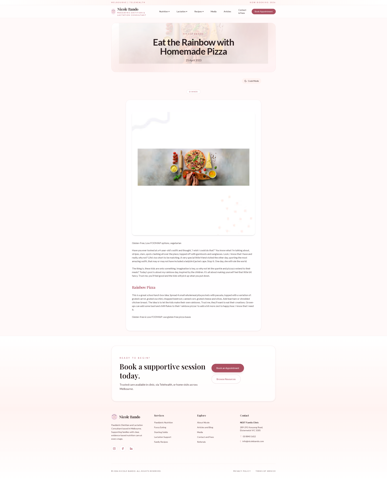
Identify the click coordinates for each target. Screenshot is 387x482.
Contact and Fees (205, 437)
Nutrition (164, 11)
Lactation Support (162, 437)
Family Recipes (161, 442)
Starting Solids (161, 432)
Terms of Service (266, 471)
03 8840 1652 (248, 436)
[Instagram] (114, 449)
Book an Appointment (227, 368)
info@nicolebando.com (252, 441)
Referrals (201, 442)
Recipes (198, 11)
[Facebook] (123, 449)
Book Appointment (264, 11)
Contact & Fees (242, 11)
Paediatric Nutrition (163, 422)
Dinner (193, 92)
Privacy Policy (242, 471)
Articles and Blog (205, 427)
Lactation (182, 11)
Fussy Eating (160, 427)
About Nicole (203, 422)
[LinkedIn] (131, 449)
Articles (227, 11)
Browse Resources (226, 379)
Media (213, 11)
